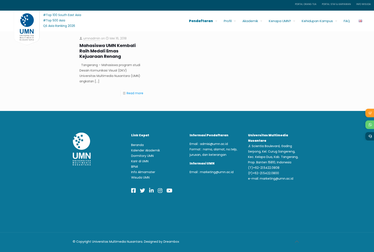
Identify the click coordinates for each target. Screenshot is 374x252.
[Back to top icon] (296, 241)
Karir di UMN (139, 161)
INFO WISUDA (363, 4)
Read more (135, 93)
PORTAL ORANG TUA (305, 4)
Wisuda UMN (140, 177)
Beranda (137, 145)
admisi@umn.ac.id (214, 144)
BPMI (134, 166)
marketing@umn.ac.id (217, 172)
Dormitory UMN (142, 156)
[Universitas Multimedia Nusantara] (22, 20)
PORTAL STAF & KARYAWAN (336, 4)
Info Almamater (143, 172)
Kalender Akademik (145, 150)
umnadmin (91, 38)
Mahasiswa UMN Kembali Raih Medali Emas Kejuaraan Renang (107, 51)
